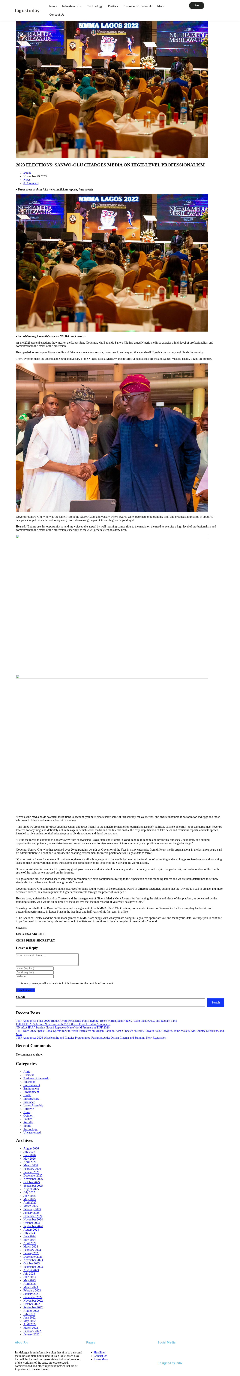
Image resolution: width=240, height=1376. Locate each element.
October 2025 (31, 1182)
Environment (31, 1088)
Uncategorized (32, 1132)
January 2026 (31, 1172)
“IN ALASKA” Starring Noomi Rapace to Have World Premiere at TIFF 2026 (63, 1027)
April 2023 (29, 1283)
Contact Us (56, 14)
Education (29, 1081)
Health (27, 1095)
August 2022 (31, 1310)
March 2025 (30, 1205)
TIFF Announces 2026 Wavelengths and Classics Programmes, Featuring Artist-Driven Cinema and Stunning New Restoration (91, 1037)
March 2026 (30, 1165)
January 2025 (31, 1212)
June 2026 (29, 1155)
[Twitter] (162, 1352)
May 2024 (29, 1239)
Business (28, 1075)
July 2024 (29, 1233)
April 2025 (29, 1202)
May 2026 (29, 1158)
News (53, 6)
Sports (27, 1125)
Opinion (28, 1115)
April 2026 (29, 1162)
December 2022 (32, 1297)
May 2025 (29, 1199)
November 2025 (33, 1178)
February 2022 (32, 1331)
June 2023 (29, 1277)
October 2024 (31, 1222)
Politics (113, 6)
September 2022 (33, 1307)
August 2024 (31, 1229)
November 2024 (33, 1219)
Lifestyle (28, 1108)
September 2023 (33, 1266)
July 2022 (29, 1314)
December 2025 (32, 1175)
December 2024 (32, 1216)
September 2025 (33, 1185)
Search (20, 996)
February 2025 (32, 1209)
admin (27, 173)
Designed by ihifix (170, 1363)
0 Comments (30, 183)
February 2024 (32, 1249)
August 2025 (31, 1189)
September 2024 (33, 1226)
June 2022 (29, 1317)
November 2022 (33, 1300)
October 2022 (31, 1304)
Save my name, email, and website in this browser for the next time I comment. (67, 983)
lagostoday (27, 10)
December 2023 (32, 1256)
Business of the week (138, 6)
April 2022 (29, 1324)
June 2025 (29, 1195)
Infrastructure (71, 6)
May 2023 (29, 1280)
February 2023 (32, 1290)
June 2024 (29, 1236)
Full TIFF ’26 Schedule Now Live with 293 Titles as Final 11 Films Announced (63, 1024)
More (160, 6)
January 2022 (31, 1334)
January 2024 (31, 1253)
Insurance (29, 1102)
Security (28, 1122)
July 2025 (29, 1192)
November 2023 (33, 1260)
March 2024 (30, 1246)
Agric (26, 1071)
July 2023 (29, 1273)
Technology (95, 6)
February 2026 (32, 1168)
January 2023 (31, 1293)
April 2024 (29, 1243)
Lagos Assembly (33, 1105)
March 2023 (30, 1287)
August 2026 (31, 1148)
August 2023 (31, 1270)
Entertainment (31, 1085)
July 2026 (29, 1151)
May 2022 (29, 1320)
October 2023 (31, 1263)
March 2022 (30, 1327)
